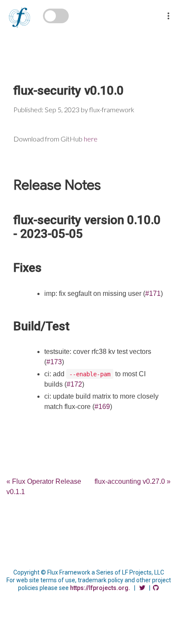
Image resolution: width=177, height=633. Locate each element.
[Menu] (168, 10)
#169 (102, 406)
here (91, 139)
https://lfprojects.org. (100, 587)
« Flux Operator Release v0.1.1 (43, 486)
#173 (54, 362)
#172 (74, 384)
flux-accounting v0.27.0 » (133, 481)
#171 (153, 293)
